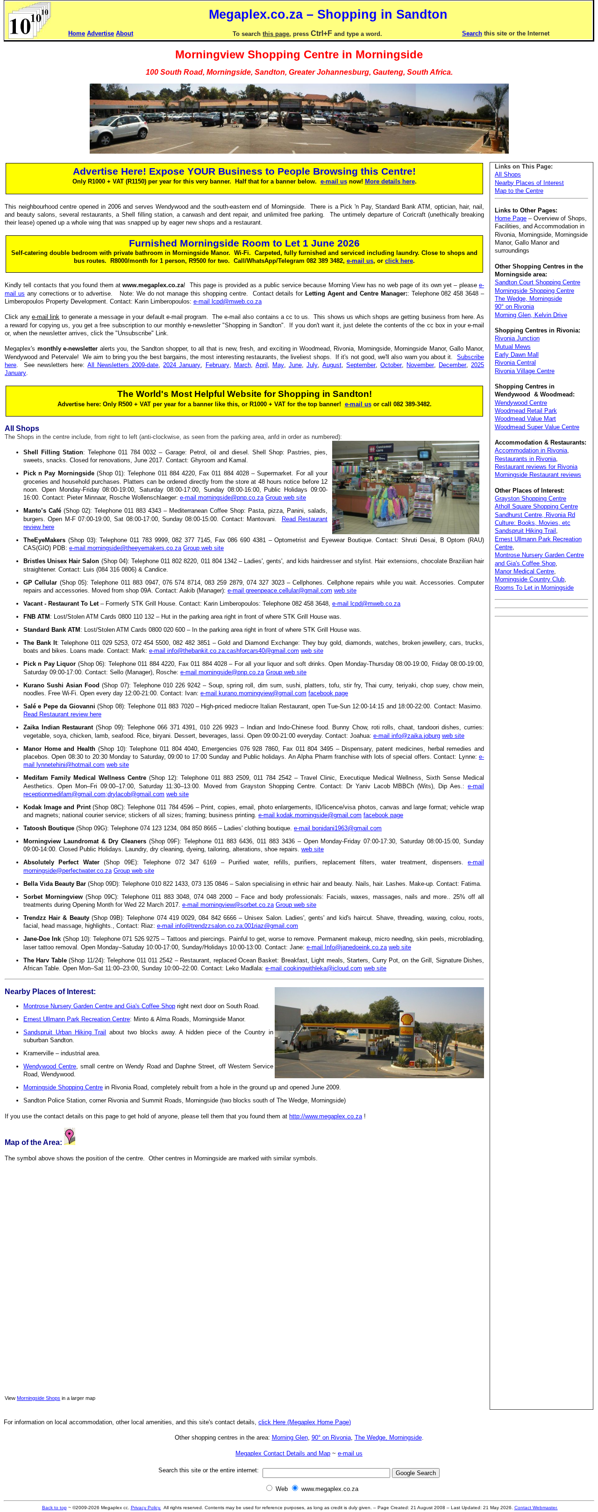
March (242, 364)
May (278, 364)
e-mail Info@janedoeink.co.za (346, 947)
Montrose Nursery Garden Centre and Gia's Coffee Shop (99, 1006)
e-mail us (333, 181)
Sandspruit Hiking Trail (525, 530)
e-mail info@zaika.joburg (406, 735)
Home (76, 33)
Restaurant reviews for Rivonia (536, 466)
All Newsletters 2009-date (122, 364)
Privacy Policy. (146, 1507)
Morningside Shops (38, 1398)
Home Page (511, 218)
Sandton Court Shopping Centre (537, 282)
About (124, 33)
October (391, 364)
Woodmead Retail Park (526, 410)
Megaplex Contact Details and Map (282, 1453)
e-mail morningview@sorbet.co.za (228, 904)
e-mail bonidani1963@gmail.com (338, 828)
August (332, 364)
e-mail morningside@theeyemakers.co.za (125, 547)
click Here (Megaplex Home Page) (304, 1422)
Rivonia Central (515, 362)
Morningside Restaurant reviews (538, 474)
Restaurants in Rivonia (525, 458)
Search (472, 33)
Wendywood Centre (49, 1066)
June (295, 364)
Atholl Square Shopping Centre (536, 506)
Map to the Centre (519, 190)
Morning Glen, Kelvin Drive (531, 314)
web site (345, 590)
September (361, 364)
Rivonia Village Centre (525, 370)
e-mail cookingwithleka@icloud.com (313, 968)
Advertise (100, 33)
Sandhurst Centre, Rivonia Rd (535, 514)
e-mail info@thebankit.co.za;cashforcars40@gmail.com (224, 650)
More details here (390, 181)
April (262, 364)
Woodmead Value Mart (525, 418)
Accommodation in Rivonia (531, 450)
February (217, 364)
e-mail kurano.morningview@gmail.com (253, 693)
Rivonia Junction (517, 338)
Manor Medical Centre (524, 571)
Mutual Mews (513, 346)
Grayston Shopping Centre (530, 498)
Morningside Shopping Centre (63, 1087)
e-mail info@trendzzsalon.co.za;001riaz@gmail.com (227, 925)
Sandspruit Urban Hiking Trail (64, 1032)
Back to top (54, 1507)
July (312, 364)
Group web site (285, 497)
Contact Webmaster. (536, 1507)
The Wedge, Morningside (528, 298)
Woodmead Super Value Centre (537, 427)
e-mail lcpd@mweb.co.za (227, 301)
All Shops (508, 174)
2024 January (181, 364)
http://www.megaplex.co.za (325, 1116)
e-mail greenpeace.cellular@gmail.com (280, 590)
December (452, 364)
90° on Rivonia (514, 306)
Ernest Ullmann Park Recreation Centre (76, 1019)
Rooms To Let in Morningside (534, 587)
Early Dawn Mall (517, 354)
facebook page (328, 693)
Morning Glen (290, 1437)
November (420, 364)
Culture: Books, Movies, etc (532, 522)
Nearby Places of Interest (529, 182)
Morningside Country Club (529, 579)
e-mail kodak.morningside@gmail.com (310, 815)
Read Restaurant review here (62, 714)
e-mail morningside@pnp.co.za (221, 497)
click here (399, 260)
